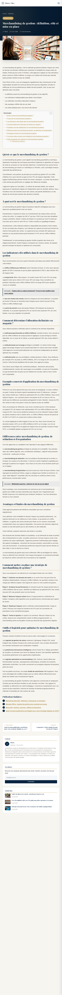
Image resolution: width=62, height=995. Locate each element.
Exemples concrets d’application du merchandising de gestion (25, 127)
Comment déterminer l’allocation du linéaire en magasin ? (24, 124)
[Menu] (58, 3)
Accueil (4, 13)
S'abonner (31, 781)
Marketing (10, 13)
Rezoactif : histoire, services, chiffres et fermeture (23, 707)
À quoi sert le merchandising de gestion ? (19, 118)
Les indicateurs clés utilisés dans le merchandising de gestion (25, 121)
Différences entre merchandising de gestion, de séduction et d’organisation (29, 130)
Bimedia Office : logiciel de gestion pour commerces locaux (26, 704)
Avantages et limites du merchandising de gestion (22, 133)
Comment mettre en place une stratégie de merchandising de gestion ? (28, 136)
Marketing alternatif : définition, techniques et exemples (25, 701)
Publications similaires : (18, 141)
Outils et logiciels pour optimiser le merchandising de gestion (25, 139)
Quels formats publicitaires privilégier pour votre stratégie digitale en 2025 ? (32, 711)
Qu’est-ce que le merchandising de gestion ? (20, 115)
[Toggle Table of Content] (50, 113)
